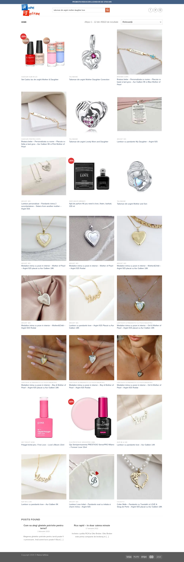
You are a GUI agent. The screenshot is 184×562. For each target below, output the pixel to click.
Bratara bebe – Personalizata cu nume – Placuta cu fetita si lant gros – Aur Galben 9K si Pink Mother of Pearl (43, 144)
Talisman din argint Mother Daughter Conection (89, 79)
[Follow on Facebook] (150, 10)
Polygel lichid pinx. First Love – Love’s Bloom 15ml (42, 445)
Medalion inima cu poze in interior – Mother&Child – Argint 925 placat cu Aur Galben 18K (139, 267)
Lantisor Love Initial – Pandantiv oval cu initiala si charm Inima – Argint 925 (90, 505)
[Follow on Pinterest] (160, 10)
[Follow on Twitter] (155, 10)
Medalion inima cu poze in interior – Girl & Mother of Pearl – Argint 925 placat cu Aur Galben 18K (139, 326)
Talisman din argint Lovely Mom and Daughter (88, 142)
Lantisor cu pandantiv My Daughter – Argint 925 (137, 142)
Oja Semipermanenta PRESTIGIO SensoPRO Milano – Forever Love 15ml (91, 446)
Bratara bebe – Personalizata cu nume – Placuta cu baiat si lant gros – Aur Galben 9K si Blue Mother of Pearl (139, 81)
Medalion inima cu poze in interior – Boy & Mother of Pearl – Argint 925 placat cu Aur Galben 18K (43, 386)
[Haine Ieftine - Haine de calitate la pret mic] (34, 10)
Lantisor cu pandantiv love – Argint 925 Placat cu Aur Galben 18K (91, 326)
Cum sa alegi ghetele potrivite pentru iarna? (43, 527)
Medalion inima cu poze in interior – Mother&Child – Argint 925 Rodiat (43, 326)
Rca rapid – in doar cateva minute (92, 525)
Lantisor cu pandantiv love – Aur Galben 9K (39, 504)
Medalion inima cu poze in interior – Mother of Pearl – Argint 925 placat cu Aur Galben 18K (43, 267)
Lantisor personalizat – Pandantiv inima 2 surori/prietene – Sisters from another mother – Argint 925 (41, 206)
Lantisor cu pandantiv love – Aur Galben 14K (136, 445)
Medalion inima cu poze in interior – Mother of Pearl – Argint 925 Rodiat (91, 267)
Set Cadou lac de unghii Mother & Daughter (39, 79)
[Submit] (107, 10)
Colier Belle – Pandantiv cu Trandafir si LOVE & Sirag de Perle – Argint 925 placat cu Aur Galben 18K (139, 505)
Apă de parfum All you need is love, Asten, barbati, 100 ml (90, 205)
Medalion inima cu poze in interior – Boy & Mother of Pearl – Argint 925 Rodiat (91, 386)
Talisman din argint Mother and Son (132, 204)
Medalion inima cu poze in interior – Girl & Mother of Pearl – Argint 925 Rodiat (139, 386)
